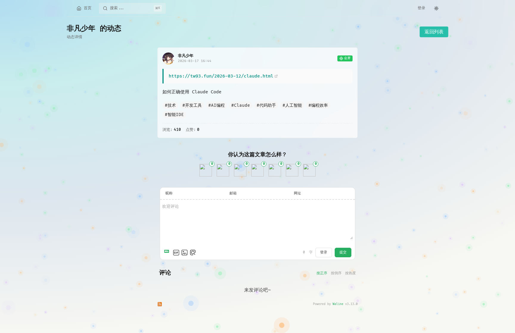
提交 (343, 252)
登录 (421, 8)
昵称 (169, 193)
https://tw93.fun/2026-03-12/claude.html (221, 76)
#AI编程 (216, 105)
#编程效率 (318, 105)
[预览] (192, 252)
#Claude (240, 105)
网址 (297, 193)
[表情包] (176, 252)
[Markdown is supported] (167, 252)
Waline (338, 304)
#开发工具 (192, 105)
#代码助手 (266, 105)
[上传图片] (184, 252)
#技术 (170, 105)
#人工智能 (292, 105)
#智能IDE (174, 114)
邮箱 (233, 193)
